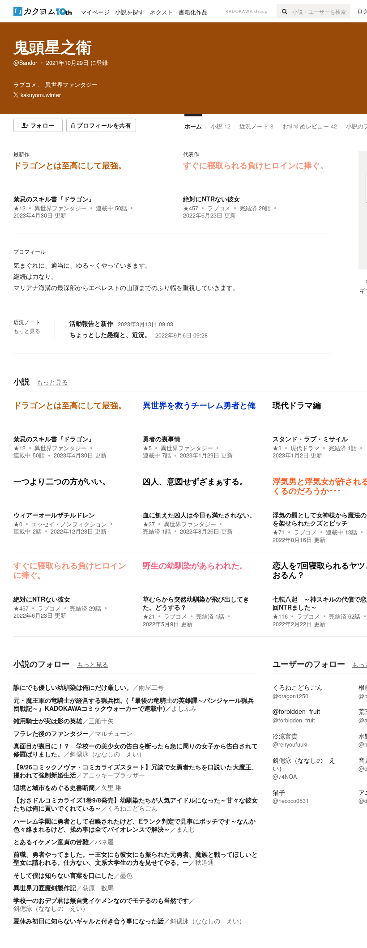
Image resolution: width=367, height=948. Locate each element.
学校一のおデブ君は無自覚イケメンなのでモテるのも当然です (101, 900)
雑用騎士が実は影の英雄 (47, 720)
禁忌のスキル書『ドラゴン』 (54, 198)
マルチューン (113, 733)
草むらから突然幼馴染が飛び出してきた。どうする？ (196, 602)
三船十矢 (101, 720)
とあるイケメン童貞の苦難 (51, 841)
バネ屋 (104, 841)
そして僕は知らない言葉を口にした (63, 875)
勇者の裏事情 (161, 438)
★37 (149, 524)
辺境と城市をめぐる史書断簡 (54, 787)
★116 (280, 616)
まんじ (185, 828)
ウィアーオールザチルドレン (54, 514)
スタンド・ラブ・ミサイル (310, 438)
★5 (147, 448)
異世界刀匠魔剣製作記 (44, 887)
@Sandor (25, 62)
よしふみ (183, 708)
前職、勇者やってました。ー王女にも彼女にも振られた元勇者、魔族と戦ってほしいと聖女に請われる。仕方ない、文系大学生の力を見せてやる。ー (135, 858)
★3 (277, 448)
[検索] (284, 11)
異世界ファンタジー (60, 208)
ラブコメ (218, 208)
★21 (149, 616)
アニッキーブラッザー (113, 774)
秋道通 (204, 862)
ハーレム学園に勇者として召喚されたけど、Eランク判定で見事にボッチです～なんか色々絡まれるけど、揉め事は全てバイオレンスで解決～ (134, 824)
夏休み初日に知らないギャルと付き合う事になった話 (88, 920)
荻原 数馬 (98, 887)
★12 (19, 208)
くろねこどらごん (132, 807)
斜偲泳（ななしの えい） (107, 753)
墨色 (126, 875)
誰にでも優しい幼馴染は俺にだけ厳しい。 (72, 687)
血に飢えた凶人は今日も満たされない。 (199, 514)
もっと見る (26, 330)
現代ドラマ (305, 448)
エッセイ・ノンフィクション (69, 524)
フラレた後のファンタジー (51, 733)
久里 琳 (111, 787)
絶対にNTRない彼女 (211, 198)
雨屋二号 (151, 687)
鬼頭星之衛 (52, 46)
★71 (279, 532)
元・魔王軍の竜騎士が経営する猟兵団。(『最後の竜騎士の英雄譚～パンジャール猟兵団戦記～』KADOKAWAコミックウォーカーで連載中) (133, 704)
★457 (190, 208)
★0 (17, 524)
